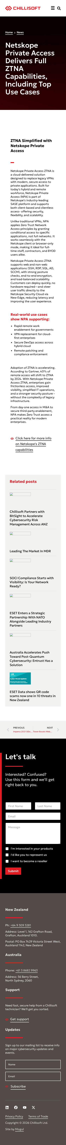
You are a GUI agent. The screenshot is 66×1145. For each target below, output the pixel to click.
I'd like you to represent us (29, 854)
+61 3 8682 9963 (26, 970)
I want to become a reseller (29, 861)
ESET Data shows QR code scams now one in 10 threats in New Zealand (33, 696)
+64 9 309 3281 (20, 925)
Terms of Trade (38, 1116)
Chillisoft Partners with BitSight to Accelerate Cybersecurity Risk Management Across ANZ (29, 518)
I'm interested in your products (32, 848)
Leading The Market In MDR (30, 551)
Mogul (19, 1129)
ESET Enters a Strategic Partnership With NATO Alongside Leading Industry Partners (30, 619)
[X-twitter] (33, 1107)
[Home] (22, 8)
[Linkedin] (7, 1107)
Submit (13, 871)
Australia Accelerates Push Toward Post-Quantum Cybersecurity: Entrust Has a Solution (31, 658)
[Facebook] (16, 1107)
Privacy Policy (14, 1116)
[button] (52, 8)
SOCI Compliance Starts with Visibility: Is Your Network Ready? (32, 582)
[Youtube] (24, 1107)
